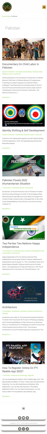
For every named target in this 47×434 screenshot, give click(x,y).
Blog (8, 16)
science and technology (19, 375)
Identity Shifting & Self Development (23, 130)
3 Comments (6, 188)
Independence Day (38, 251)
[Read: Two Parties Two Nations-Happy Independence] (23, 227)
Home (4, 16)
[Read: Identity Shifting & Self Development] (23, 115)
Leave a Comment (8, 72)
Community (19, 72)
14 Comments (6, 251)
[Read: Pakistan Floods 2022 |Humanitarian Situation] (23, 166)
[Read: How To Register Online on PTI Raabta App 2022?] (23, 352)
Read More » (6, 97)
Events (22, 188)
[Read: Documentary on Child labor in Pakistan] (23, 49)
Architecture (9, 307)
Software (24, 311)
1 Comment (6, 375)
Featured (35, 72)
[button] (44, 7)
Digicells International (31, 423)
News (9, 253)
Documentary (27, 72)
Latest (11, 74)
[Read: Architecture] (23, 292)
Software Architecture (34, 311)
